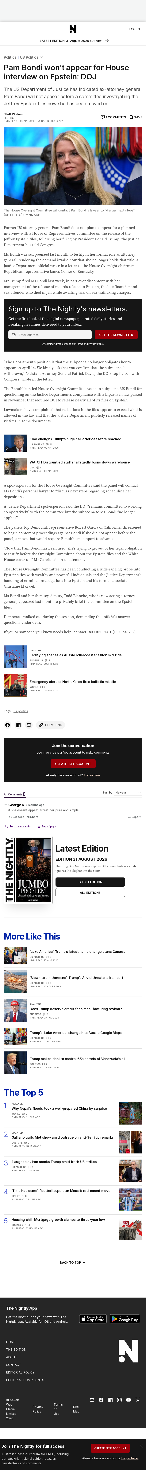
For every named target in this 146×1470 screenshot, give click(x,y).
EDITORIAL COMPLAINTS (25, 1380)
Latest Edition (90, 882)
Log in (134, 29)
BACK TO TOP (70, 1262)
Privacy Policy (96, 343)
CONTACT (13, 1365)
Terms (79, 343)
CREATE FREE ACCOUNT (73, 764)
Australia (36, 660)
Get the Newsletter (116, 335)
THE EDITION (16, 1349)
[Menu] (8, 29)
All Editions (90, 893)
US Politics (29, 57)
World (34, 687)
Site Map (76, 1409)
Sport (16, 1196)
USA (32, 467)
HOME (11, 1342)
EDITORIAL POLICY (20, 1372)
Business (35, 1014)
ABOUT (11, 1357)
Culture (17, 1142)
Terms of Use (58, 1409)
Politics (10, 57)
